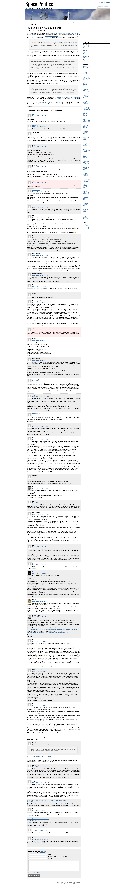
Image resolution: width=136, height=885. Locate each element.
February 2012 (86, 103)
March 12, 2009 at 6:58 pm (38, 705)
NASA (28, 24)
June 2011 (85, 113)
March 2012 (85, 102)
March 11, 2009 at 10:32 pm (38, 217)
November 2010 (86, 121)
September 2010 (86, 124)
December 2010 (86, 120)
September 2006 (86, 181)
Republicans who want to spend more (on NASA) (39, 22)
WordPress (68, 883)
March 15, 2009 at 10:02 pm (38, 782)
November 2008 (86, 150)
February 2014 (86, 74)
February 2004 (86, 218)
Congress (85, 47)
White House (33, 24)
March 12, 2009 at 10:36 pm (38, 744)
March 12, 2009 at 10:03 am (38, 396)
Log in (84, 224)
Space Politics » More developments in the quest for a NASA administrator (46, 800)
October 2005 (86, 194)
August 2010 (85, 125)
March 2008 (85, 160)
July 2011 (85, 112)
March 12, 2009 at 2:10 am (38, 295)
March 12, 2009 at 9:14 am (38, 380)
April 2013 (85, 86)
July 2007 (85, 169)
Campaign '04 (86, 44)
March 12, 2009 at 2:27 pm (38, 617)
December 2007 (86, 163)
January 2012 (85, 104)
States (84, 55)
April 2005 (85, 202)
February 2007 (86, 175)
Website (50, 858)
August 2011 (85, 110)
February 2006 (86, 190)
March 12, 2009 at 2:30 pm (38, 641)
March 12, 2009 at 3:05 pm (38, 671)
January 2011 (85, 119)
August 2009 (85, 139)
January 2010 (85, 133)
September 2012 (86, 95)
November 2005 (86, 193)
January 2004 (85, 220)
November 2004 (86, 208)
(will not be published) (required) (57, 856)
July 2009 (85, 140)
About (84, 61)
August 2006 (85, 182)
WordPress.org (86, 228)
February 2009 (86, 146)
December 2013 (86, 77)
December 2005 (86, 192)
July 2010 (85, 126)
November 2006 (86, 179)
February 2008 (86, 161)
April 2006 (85, 187)
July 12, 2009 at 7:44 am (38, 830)
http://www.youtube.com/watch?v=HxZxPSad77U (39, 591)
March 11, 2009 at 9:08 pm (38, 134)
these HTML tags (38, 872)
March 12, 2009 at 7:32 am (38, 330)
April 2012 (85, 101)
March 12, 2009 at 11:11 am (38, 439)
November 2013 (86, 78)
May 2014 (85, 71)
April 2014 (85, 72)
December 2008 (86, 149)
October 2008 (86, 151)
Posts (102, 2)
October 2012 (86, 94)
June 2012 (85, 98)
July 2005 (85, 198)
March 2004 (85, 217)
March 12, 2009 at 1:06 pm (38, 547)
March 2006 (85, 188)
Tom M (42, 852)
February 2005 (86, 204)
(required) (52, 854)
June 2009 (85, 142)
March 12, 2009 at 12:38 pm (38, 514)
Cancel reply (49, 852)
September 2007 (86, 167)
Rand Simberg (36, 114)
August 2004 (85, 211)
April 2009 (85, 144)
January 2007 (85, 176)
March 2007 (85, 174)
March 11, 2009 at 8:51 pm (38, 126)
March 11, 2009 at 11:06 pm (38, 255)
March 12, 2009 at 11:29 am (38, 488)
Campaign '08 (86, 45)
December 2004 (86, 206)
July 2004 (85, 212)
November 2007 (86, 164)
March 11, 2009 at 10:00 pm (38, 191)
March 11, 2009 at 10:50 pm (38, 237)
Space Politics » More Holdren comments (38, 819)
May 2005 (85, 200)
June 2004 (85, 214)
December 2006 (86, 178)
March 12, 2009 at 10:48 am (38, 426)
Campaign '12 (86, 46)
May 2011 (85, 114)
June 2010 (85, 127)
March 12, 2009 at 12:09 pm (38, 502)
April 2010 (85, 130)
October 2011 (86, 108)
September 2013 (86, 80)
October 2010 (86, 122)
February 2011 (86, 118)
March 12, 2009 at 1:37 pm (38, 573)
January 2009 (85, 148)
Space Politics (67, 882)
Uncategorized (86, 56)
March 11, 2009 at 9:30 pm (38, 166)
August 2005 (85, 197)
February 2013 (86, 89)
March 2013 (85, 88)
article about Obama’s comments (47, 102)
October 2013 (86, 79)
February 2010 (86, 132)
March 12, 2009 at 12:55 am (38, 275)
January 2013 (85, 90)
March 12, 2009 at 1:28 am (38, 286)
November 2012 (86, 92)
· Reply (46, 116)
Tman (33, 572)
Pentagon (85, 53)
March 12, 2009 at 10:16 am (38, 415)
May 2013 (85, 85)
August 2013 (85, 82)
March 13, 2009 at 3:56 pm (38, 766)
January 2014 (85, 76)
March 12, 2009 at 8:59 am (38, 360)
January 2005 (85, 205)
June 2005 (85, 199)
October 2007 (86, 166)
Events (84, 49)
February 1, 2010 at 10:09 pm (39, 839)
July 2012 (85, 97)
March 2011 (85, 116)
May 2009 (85, 143)
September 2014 (86, 66)
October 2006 (86, 180)
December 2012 (86, 91)
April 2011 (85, 115)
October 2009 (86, 137)
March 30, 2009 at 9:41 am (38, 810)
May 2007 (85, 172)
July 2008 (85, 155)
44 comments (29, 106)
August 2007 (85, 168)
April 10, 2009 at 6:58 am (33, 820)
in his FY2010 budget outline (51, 36)
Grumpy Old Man (86, 230)
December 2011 (86, 106)
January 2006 (85, 191)
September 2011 (86, 109)
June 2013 (85, 84)
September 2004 (86, 210)
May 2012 (85, 100)
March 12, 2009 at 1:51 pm (38, 601)
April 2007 (85, 173)
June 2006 (85, 185)
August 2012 (85, 96)
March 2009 (85, 145)
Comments (107, 2)
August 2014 (85, 67)
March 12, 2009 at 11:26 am (38, 477)
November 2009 (86, 136)
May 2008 (85, 157)
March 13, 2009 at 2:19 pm (33, 758)
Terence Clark (35, 379)
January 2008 (85, 162)
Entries (85, 225)
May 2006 (85, 186)
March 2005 (85, 203)
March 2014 (85, 73)
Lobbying (85, 50)
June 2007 (85, 170)
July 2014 (85, 68)
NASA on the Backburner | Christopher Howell (39, 756)
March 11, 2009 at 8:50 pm (38, 116)
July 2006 (85, 184)
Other (84, 52)
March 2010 (85, 131)
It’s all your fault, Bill (75, 22)
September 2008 (86, 152)
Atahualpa (74, 883)
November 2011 (86, 107)
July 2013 (85, 83)
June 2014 (85, 70)
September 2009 (86, 138)
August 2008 (85, 154)
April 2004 (85, 216)
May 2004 (85, 215)
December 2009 (86, 134)
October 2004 (86, 209)
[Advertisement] (95, 30)
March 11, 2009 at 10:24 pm (38, 207)
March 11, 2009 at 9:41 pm (38, 183)
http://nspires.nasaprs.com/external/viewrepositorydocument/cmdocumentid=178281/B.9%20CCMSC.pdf (53, 629)
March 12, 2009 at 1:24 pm (38, 564)
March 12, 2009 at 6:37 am (38, 302)
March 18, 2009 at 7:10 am (33, 801)
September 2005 (86, 196)
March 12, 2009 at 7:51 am (38, 340)
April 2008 (85, 158)
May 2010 (85, 128)
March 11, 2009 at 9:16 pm (38, 147)
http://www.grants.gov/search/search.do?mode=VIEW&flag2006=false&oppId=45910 (47, 632)
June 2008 (85, 156)
